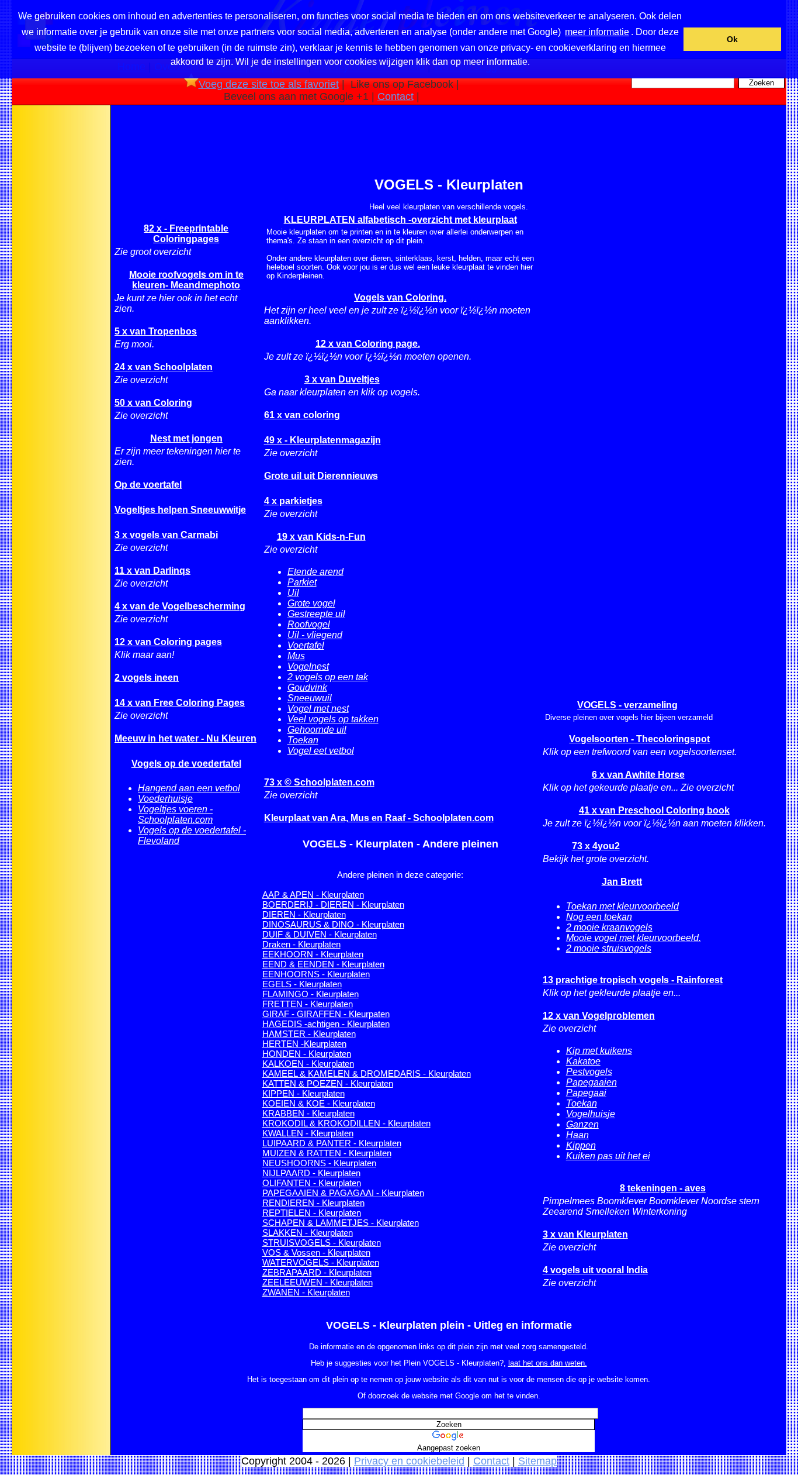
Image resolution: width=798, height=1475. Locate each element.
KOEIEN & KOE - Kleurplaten (318, 1103)
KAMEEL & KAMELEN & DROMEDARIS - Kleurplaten (366, 1073)
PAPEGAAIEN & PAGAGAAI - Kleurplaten (343, 1193)
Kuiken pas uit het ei (608, 1156)
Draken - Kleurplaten (301, 944)
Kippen (581, 1145)
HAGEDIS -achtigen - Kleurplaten (326, 1024)
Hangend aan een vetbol (189, 788)
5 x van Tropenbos (156, 331)
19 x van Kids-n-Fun (321, 537)
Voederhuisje (165, 799)
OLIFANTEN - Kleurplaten (311, 1183)
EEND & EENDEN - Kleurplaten (323, 964)
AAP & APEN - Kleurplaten (313, 895)
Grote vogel (311, 603)
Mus (296, 656)
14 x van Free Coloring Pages (180, 703)
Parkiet (302, 582)
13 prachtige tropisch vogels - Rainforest (633, 980)
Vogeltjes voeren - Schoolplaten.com (175, 814)
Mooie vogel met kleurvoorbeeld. (633, 938)
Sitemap (537, 1461)
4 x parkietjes (293, 501)
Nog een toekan (599, 917)
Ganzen (582, 1124)
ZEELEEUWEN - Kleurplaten (317, 1282)
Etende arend (315, 572)
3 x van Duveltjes (342, 379)
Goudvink (307, 687)
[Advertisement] (60, 291)
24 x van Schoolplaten (164, 367)
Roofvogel (308, 624)
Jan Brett (622, 882)
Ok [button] (732, 39)
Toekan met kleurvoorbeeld (622, 906)
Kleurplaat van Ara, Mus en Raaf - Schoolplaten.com (379, 818)
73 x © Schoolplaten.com (319, 782)
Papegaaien (591, 1082)
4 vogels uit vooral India (595, 1270)
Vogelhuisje (590, 1114)
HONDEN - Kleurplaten (306, 1054)
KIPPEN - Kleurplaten (303, 1093)
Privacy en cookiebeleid (409, 1461)
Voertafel (305, 645)
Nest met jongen (186, 438)
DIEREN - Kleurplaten (304, 914)
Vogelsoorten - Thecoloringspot (639, 739)
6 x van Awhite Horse (638, 775)
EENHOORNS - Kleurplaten (316, 974)
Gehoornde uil (316, 730)
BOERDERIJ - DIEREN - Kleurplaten (333, 904)
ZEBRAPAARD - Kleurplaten (317, 1272)
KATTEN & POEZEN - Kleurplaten (327, 1083)
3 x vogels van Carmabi (166, 535)
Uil (293, 593)
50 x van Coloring (153, 403)
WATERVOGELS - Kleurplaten (320, 1262)
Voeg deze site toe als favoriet (269, 84)
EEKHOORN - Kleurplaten (312, 954)
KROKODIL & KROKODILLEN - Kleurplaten (346, 1123)
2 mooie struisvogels (608, 948)
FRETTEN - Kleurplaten (307, 1004)
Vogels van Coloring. (400, 297)
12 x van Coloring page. (367, 344)
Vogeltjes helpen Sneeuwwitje (180, 510)
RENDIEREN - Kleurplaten (313, 1203)
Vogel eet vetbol (320, 751)
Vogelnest (308, 666)
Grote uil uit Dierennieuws (321, 476)
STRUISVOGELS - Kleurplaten (321, 1242)
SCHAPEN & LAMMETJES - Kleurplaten (340, 1223)
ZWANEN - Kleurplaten (306, 1292)
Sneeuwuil (309, 698)
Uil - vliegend (314, 635)
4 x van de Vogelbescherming (180, 606)
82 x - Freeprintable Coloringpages (186, 233)
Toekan (302, 740)
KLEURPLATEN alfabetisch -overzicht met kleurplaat (400, 220)
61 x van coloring (302, 415)
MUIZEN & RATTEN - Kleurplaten (326, 1153)
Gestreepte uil (316, 614)
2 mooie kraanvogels (609, 927)
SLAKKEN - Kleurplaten (307, 1233)
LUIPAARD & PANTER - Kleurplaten (331, 1143)
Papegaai (586, 1093)
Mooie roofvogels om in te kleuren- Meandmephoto (186, 280)
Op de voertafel (148, 485)
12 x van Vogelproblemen (599, 1016)
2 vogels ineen (147, 678)
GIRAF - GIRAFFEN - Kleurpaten (326, 1014)
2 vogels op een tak (327, 677)
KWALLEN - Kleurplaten (307, 1133)
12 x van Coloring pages (168, 642)
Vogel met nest (318, 709)
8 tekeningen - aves (663, 1188)
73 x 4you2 (596, 846)
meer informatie (597, 32)
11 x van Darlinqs (152, 570)
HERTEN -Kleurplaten (304, 1044)
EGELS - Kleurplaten (302, 984)
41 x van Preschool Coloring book (654, 810)
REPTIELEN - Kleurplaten (311, 1213)
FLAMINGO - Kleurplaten (310, 994)
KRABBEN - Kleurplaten (308, 1113)
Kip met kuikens (599, 1051)
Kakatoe (583, 1061)
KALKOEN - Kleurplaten (308, 1064)
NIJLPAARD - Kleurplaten (311, 1173)
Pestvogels (589, 1072)
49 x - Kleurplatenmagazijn (322, 440)
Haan (577, 1135)
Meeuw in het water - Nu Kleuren (185, 738)
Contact (395, 96)
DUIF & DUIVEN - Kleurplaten (319, 934)
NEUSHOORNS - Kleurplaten (319, 1163)
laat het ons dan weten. (547, 1363)
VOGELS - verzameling (627, 705)
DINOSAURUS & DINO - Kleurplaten (333, 924)
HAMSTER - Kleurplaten (309, 1034)
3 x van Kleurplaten (585, 1234)
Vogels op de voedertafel (186, 763)
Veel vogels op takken (333, 719)
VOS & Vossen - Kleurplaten (316, 1252)
